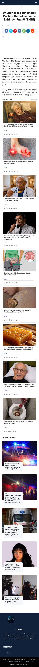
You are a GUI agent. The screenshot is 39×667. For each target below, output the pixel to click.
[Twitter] (11, 31)
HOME (4, 659)
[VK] (19, 31)
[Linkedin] (28, 31)
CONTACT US (31, 659)
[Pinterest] (15, 31)
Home (15, 7)
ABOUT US (10, 659)
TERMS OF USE (29, 661)
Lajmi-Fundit (22, 7)
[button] (3, 2)
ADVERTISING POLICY (20, 659)
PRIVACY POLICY (18, 661)
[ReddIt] (32, 31)
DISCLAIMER (9, 661)
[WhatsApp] (24, 31)
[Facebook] (6, 31)
